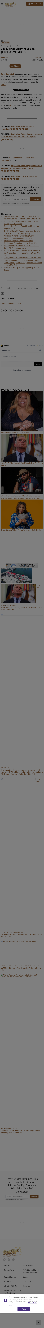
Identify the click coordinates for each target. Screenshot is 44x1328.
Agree (24, 1309)
